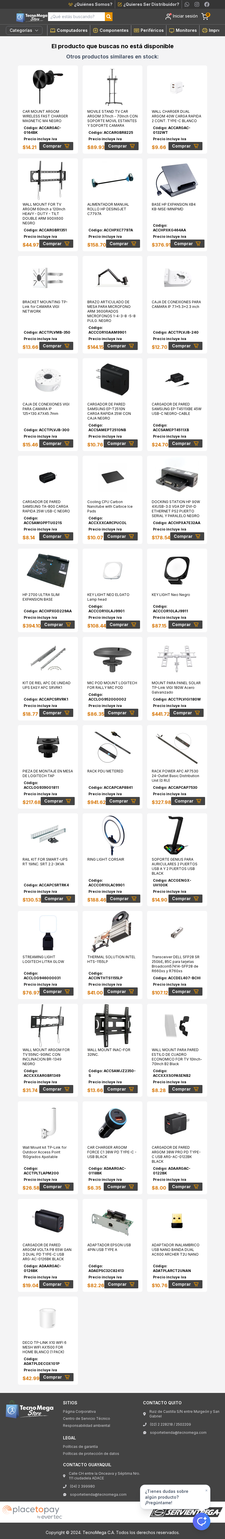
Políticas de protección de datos (91, 1453)
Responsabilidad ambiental (86, 1425)
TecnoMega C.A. (99, 1532)
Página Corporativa (79, 1411)
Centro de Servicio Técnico (86, 1418)
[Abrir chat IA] (201, 1521)
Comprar (52, 145)
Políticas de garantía (80, 1446)
